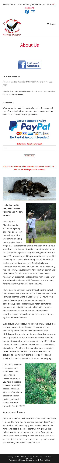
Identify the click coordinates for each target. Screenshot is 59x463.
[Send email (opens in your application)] (32, 12)
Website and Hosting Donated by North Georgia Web (29, 460)
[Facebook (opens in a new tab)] (27, 12)
